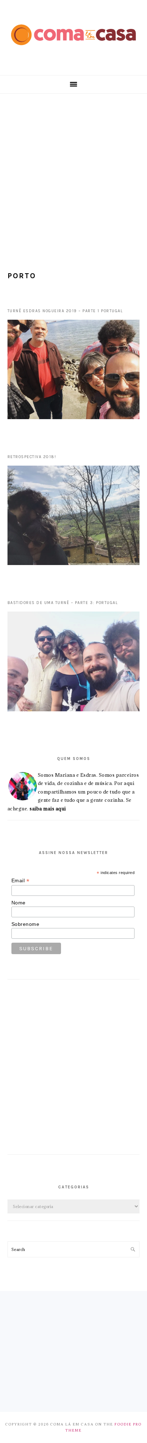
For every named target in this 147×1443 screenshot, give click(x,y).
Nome (18, 902)
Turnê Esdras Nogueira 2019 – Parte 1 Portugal (65, 311)
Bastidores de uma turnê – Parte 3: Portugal (62, 602)
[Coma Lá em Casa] (73, 50)
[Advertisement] (73, 171)
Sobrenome (25, 924)
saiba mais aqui (48, 808)
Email (20, 880)
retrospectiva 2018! (31, 457)
